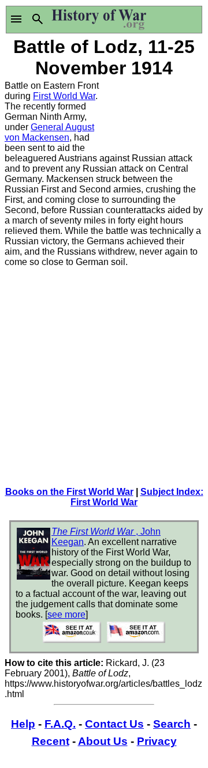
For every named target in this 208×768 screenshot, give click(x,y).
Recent (50, 741)
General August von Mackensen (49, 132)
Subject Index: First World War (136, 497)
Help (23, 724)
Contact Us (114, 724)
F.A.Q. (60, 724)
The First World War (93, 531)
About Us (103, 741)
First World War (64, 96)
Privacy (157, 741)
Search (172, 724)
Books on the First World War (69, 492)
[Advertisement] (153, 117)
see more (66, 614)
